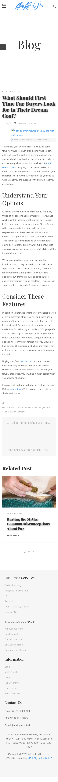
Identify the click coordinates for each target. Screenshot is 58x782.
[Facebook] (18, 768)
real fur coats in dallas (29, 407)
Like (8, 123)
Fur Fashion (11, 91)
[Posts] (29, 436)
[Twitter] (33, 768)
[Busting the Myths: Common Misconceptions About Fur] (29, 492)
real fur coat (26, 361)
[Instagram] (25, 768)
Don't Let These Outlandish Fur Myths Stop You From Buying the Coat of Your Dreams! (29, 450)
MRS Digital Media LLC (40, 758)
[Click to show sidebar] (3, 47)
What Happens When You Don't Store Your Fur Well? (31, 422)
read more (13, 536)
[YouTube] (40, 768)
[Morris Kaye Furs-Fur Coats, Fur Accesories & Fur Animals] (29, 6)
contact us (15, 389)
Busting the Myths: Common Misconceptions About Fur (28, 524)
